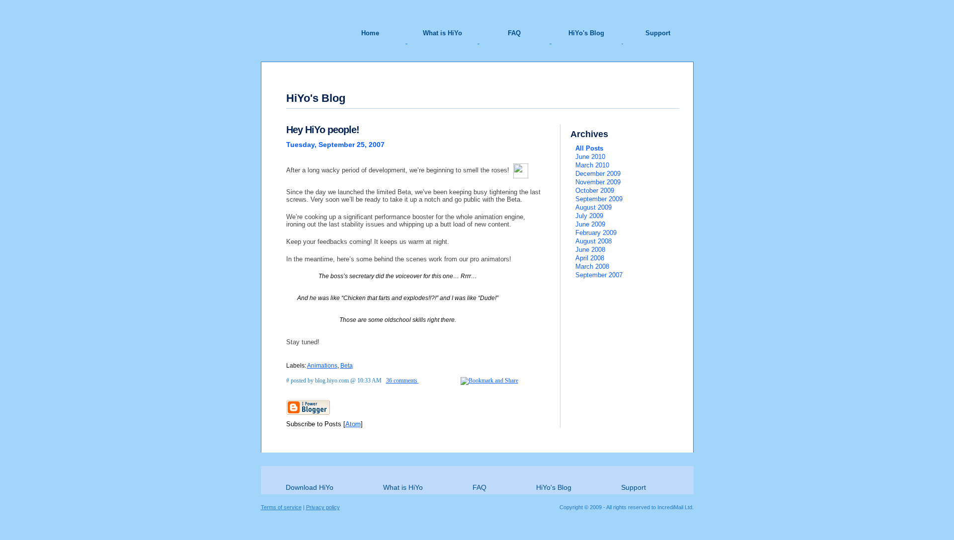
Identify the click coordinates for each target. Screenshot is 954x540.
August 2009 (593, 207)
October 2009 (594, 190)
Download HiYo (309, 487)
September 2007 (599, 275)
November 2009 (598, 182)
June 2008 (590, 249)
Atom (353, 424)
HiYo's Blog (586, 33)
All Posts (589, 148)
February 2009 (596, 232)
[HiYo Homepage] (298, 22)
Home (370, 33)
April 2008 (589, 258)
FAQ (514, 33)
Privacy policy (323, 507)
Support (657, 33)
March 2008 (592, 266)
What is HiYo (442, 33)
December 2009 (598, 173)
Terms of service (281, 507)
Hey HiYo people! (322, 129)
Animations (322, 365)
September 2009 (599, 199)
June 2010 (590, 156)
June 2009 (590, 224)
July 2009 (589, 216)
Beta (346, 365)
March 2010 (592, 165)
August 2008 (593, 241)
